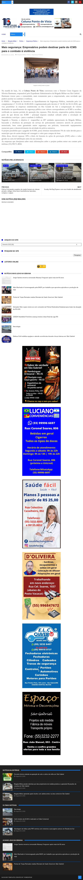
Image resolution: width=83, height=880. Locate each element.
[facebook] (68, 2)
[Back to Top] (79, 877)
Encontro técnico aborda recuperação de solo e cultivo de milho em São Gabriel (39, 774)
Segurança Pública (31, 41)
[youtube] (80, 2)
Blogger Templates (8, 877)
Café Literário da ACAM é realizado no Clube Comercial (31, 819)
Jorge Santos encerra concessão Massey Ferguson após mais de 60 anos (38, 277)
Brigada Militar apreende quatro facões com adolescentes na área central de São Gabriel (68, 176)
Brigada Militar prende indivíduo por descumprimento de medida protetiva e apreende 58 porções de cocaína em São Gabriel (41, 175)
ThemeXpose (28, 877)
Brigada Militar (12, 41)
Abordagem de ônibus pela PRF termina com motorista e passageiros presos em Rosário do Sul (14, 175)
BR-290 (6, 165)
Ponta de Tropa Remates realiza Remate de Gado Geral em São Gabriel (38, 297)
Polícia (21, 41)
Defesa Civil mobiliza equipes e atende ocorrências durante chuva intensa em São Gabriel (44, 336)
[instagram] (76, 2)
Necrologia (16, 326)
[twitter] (72, 2)
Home (4, 34)
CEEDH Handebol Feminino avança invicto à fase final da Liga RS (35, 317)
